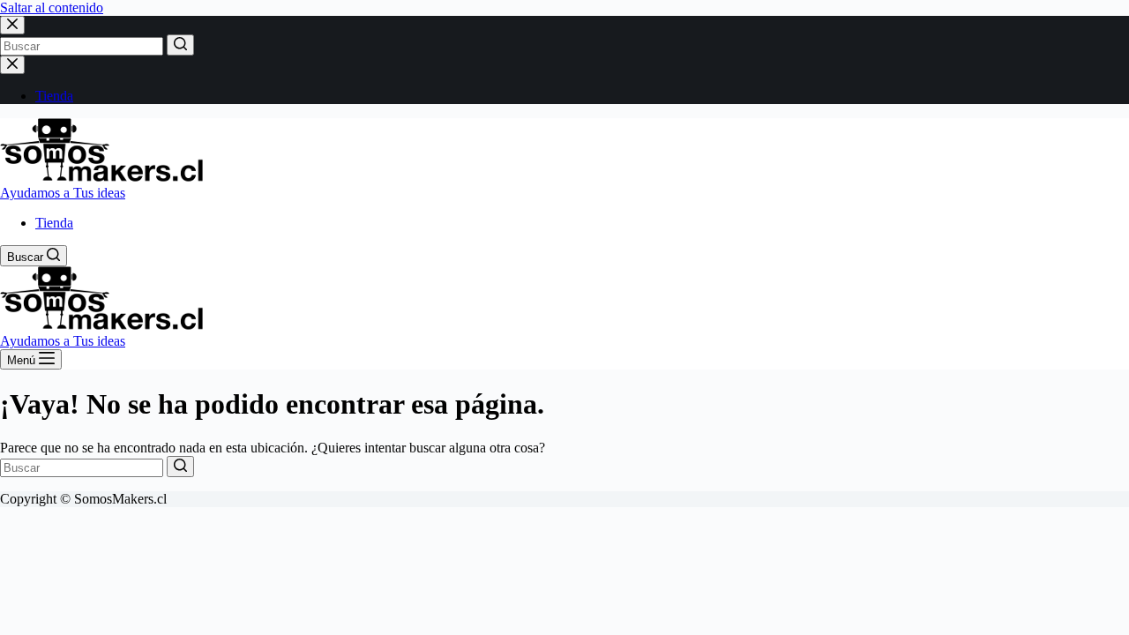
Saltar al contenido (51, 7)
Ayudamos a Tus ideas (62, 192)
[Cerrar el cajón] (12, 65)
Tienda (54, 95)
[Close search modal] (12, 25)
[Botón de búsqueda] (180, 45)
